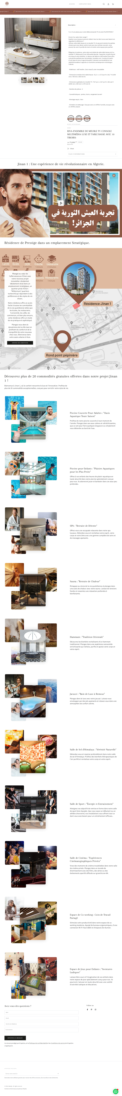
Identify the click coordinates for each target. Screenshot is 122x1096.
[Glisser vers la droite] (47, 80)
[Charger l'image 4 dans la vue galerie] (41, 80)
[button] (103, 4)
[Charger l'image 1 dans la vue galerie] (24, 80)
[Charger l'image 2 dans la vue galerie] (30, 80)
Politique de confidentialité (38, 1043)
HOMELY (69, 128)
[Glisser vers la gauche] (19, 80)
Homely (10, 1086)
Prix (68, 144)
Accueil (69, 124)
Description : (72, 25)
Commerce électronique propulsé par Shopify (15, 1088)
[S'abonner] (59, 1074)
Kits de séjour (76, 124)
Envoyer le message (15, 1038)
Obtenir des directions (20, 342)
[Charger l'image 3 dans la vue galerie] (35, 80)
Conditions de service (58, 1043)
